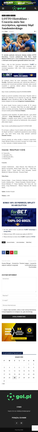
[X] (7, 252)
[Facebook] (3, 252)
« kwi (3, 383)
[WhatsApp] (15, 252)
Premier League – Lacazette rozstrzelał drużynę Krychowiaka (28, 265)
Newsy (12, 12)
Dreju (6, 31)
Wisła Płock (28, 242)
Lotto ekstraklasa (20, 242)
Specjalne (13, 15)
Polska (8, 15)
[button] (3, 8)
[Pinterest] (11, 252)
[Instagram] (21, 423)
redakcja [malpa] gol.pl (23, 411)
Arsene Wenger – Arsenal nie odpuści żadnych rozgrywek (10, 264)
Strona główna (5, 12)
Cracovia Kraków (10, 242)
